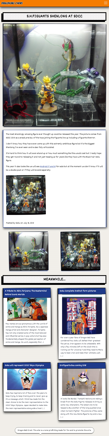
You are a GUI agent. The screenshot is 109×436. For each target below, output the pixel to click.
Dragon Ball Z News (11, 3)
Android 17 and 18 (48, 166)
